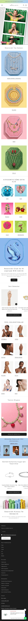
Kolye (2, 547)
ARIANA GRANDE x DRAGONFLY (14, 78)
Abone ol (6, 538)
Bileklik (2, 556)
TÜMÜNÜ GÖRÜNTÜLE (14, 315)
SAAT (21, 198)
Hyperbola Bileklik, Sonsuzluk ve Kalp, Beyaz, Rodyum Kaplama (9, 485)
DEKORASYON (21, 235)
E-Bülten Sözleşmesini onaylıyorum (9, 534)
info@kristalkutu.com (5, 605)
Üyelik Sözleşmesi (5, 589)
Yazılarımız (3, 572)
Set (2, 551)
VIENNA (16, 339)
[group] (14, 26)
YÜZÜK (20, 216)
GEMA (14, 141)
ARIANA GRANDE (18, 357)
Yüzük (2, 549)
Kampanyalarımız (4, 575)
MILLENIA (14, 110)
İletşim (3, 595)
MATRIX (3, 393)
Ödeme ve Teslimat (5, 583)
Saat (2, 553)
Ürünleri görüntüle (14, 434)
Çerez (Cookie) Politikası (6, 592)
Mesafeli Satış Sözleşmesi (6, 581)
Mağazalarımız (4, 566)
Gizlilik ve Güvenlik (5, 585)
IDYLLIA (14, 173)
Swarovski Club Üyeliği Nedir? (7, 570)
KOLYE (7, 235)
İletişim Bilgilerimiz (5, 564)
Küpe (2, 545)
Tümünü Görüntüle (14, 492)
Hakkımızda (3, 562)
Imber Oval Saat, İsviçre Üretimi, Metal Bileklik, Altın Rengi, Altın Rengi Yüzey (9, 308)
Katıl (14, 280)
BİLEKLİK (7, 216)
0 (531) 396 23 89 (5, 600)
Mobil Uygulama (4, 568)
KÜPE (7, 198)
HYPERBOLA (4, 339)
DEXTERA (3, 357)
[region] (14, 26)
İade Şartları (3, 587)
